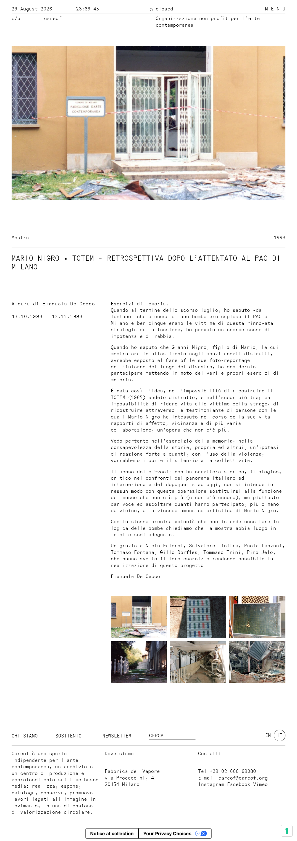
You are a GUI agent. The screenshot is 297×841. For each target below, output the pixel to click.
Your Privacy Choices (167, 833)
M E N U (275, 9)
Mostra (20, 237)
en (268, 735)
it (279, 735)
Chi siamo (25, 736)
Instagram (211, 784)
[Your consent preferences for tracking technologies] (286, 830)
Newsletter (116, 736)
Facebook (238, 784)
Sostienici (69, 736)
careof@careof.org (243, 778)
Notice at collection (112, 833)
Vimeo (260, 784)
